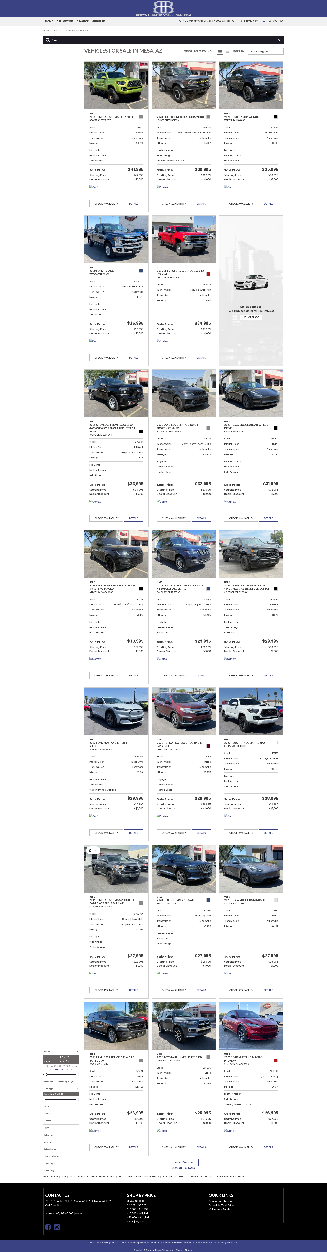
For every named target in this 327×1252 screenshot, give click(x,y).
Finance (83, 21)
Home (49, 21)
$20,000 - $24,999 (138, 1217)
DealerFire (154, 1242)
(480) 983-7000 (63, 1213)
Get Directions (54, 1205)
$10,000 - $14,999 (137, 1209)
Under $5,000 (135, 1201)
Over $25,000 (135, 1221)
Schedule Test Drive (221, 1205)
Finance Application (221, 1201)
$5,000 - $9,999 (137, 1205)
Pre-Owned (65, 21)
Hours (79, 1213)
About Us (99, 21)
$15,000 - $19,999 (137, 1213)
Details (133, 203)
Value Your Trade (219, 1209)
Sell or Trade (251, 317)
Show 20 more (183, 1162)
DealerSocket (177, 1242)
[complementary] (317, 1242)
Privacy (179, 1250)
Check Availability (106, 203)
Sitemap (189, 1250)
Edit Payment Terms (61, 1069)
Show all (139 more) (184, 1168)
